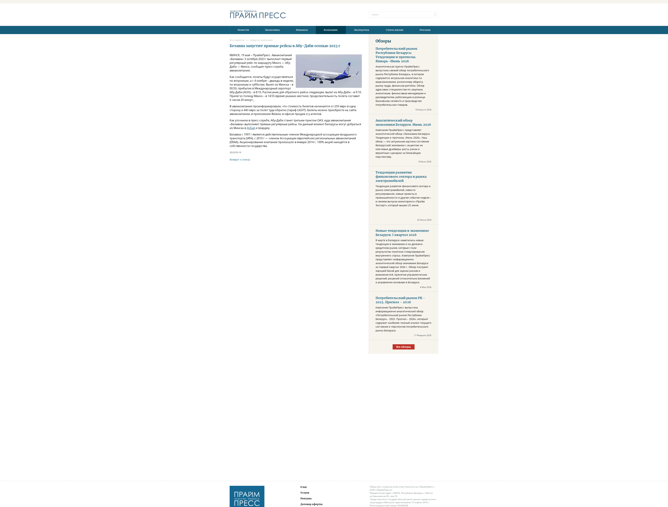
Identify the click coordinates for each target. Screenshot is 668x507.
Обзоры (383, 41)
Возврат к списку (240, 159)
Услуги (304, 492)
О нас (303, 487)
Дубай (251, 128)
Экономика (272, 29)
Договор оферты (311, 504)
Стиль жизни (394, 29)
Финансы (302, 29)
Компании (330, 29)
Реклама (425, 29)
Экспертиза (361, 29)
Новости (243, 29)
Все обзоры (403, 346)
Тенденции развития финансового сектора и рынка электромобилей (401, 177)
